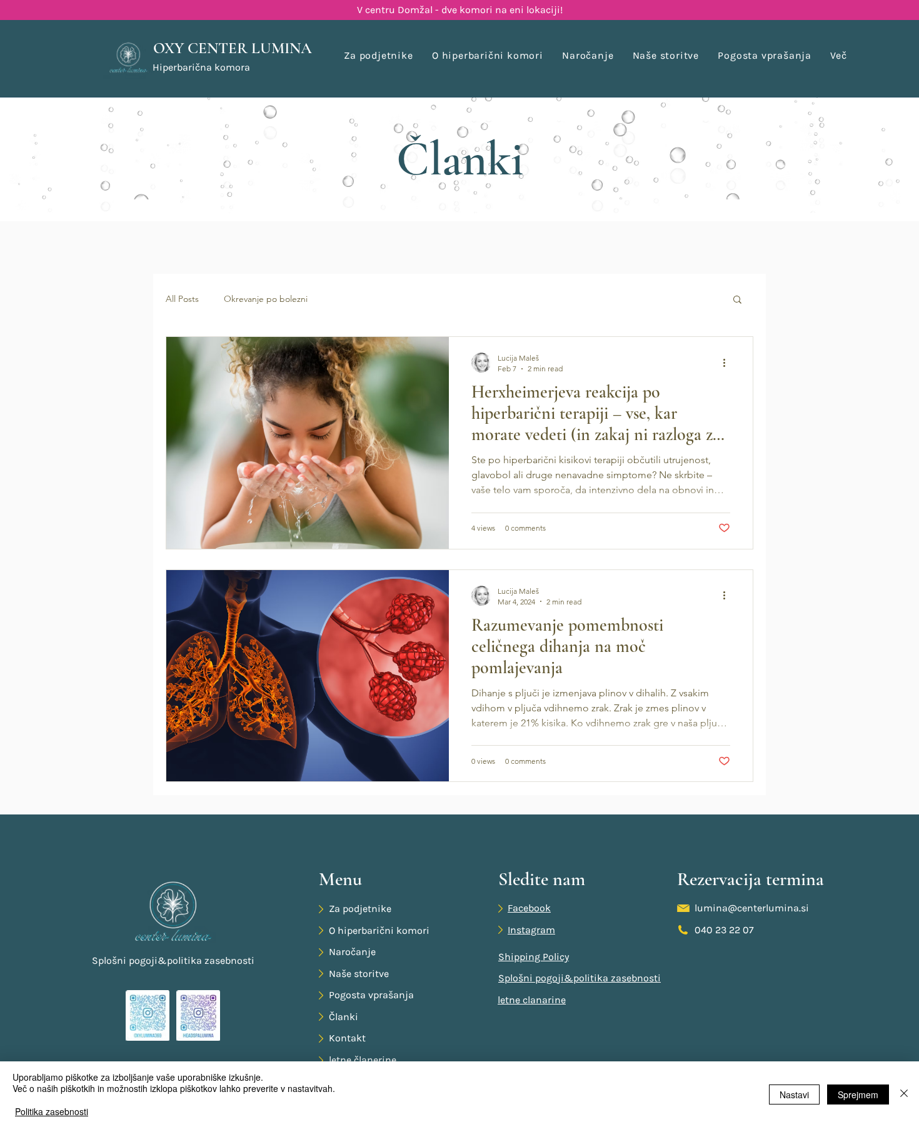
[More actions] (728, 362)
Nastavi (794, 1094)
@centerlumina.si (768, 908)
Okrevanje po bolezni (266, 298)
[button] (838, 55)
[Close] (903, 1094)
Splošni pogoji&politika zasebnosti (173, 960)
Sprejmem (858, 1094)
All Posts (182, 298)
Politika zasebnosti (51, 1111)
